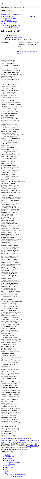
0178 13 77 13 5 (32, 446)
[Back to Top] (2, 4)
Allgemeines (18, 37)
